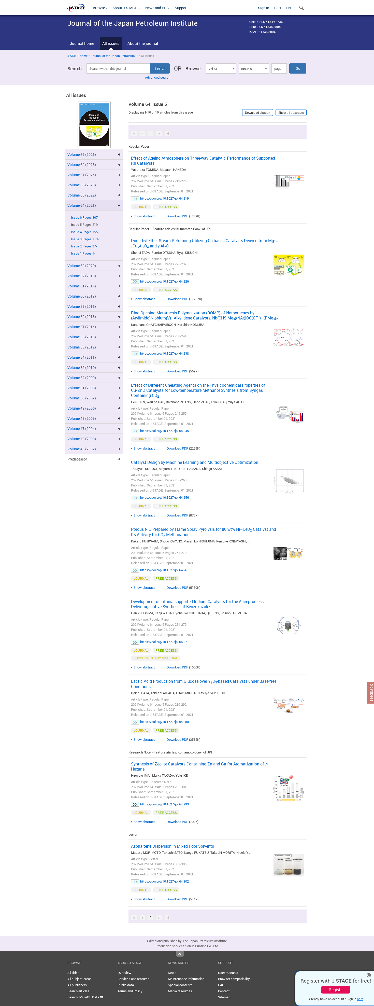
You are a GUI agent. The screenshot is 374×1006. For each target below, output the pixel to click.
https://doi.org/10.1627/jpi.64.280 (164, 721)
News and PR (156, 7)
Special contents (180, 985)
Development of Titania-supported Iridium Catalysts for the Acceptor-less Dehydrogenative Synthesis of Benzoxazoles (197, 604)
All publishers (77, 985)
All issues (110, 43)
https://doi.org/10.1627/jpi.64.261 (164, 570)
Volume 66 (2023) (81, 185)
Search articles (78, 991)
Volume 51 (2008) (81, 387)
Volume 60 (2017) (81, 296)
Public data (126, 985)
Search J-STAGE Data (83, 997)
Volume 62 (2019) (81, 275)
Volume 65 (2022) (81, 195)
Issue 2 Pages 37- (84, 246)
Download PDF (177, 216)
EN (289, 7)
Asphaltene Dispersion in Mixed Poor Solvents (172, 846)
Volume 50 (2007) (81, 398)
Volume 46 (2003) (81, 438)
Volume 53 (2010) (81, 367)
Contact (224, 991)
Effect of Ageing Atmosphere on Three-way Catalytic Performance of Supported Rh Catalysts (203, 160)
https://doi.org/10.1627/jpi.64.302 (164, 881)
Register (336, 990)
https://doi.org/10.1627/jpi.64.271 (164, 641)
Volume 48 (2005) (81, 418)
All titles (73, 972)
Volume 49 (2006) (81, 408)
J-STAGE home (77, 56)
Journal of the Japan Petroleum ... (114, 56)
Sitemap (224, 997)
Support (182, 7)
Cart (277, 7)
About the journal (142, 43)
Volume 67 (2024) (81, 174)
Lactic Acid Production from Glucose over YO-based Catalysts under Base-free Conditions (203, 683)
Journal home (82, 43)
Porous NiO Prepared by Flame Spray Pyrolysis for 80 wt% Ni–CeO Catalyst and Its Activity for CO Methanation (203, 531)
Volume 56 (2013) (81, 336)
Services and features (133, 978)
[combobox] (221, 68)
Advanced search (157, 77)
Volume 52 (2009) (81, 377)
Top (180, 954)
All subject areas (79, 978)
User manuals (228, 972)
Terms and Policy (130, 991)
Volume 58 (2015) (81, 316)
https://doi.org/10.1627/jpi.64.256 (164, 497)
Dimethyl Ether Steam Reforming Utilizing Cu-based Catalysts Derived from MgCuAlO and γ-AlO (204, 243)
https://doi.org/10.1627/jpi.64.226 (164, 281)
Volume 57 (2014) (81, 326)
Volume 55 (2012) (81, 347)
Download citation (257, 112)
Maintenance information (186, 978)
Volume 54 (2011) (81, 357)
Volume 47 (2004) (81, 428)
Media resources (180, 991)
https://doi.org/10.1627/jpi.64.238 (164, 353)
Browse (99, 7)
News (172, 972)
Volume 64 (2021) (81, 205)
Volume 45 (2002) (81, 448)
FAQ (221, 985)
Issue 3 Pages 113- (85, 239)
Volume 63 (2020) (81, 265)
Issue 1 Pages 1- (83, 253)
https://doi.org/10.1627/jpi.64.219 (164, 198)
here (360, 999)
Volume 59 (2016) (81, 306)
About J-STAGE (125, 7)
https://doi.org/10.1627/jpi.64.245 (164, 430)
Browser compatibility (234, 978)
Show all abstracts (291, 112)
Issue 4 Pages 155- (85, 232)
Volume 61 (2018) (81, 286)
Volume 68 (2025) (81, 164)
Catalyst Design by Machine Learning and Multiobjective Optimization (194, 462)
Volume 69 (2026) (81, 154)
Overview (124, 972)
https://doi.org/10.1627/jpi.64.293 (164, 804)
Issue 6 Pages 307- (85, 217)
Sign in (263, 7)
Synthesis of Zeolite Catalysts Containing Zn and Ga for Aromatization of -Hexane (199, 766)
